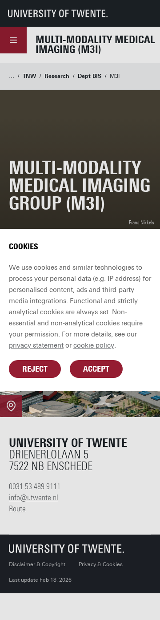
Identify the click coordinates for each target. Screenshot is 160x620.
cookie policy (93, 345)
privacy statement (36, 345)
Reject (35, 369)
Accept (96, 369)
